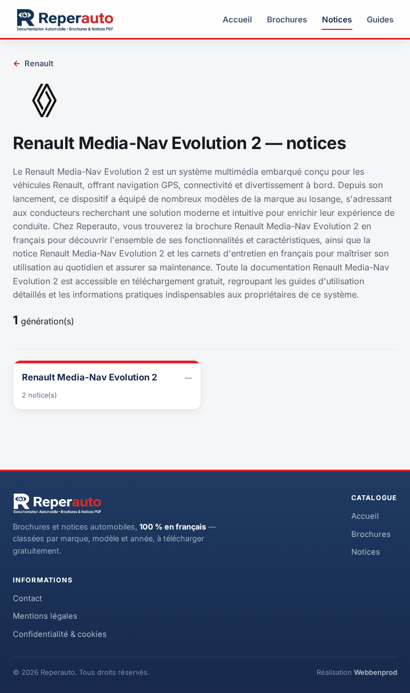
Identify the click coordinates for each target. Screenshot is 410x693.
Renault (33, 63)
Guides (380, 19)
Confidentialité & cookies (60, 634)
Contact (27, 598)
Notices (337, 19)
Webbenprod (375, 672)
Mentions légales (45, 616)
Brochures (287, 19)
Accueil (237, 19)
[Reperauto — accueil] (65, 20)
